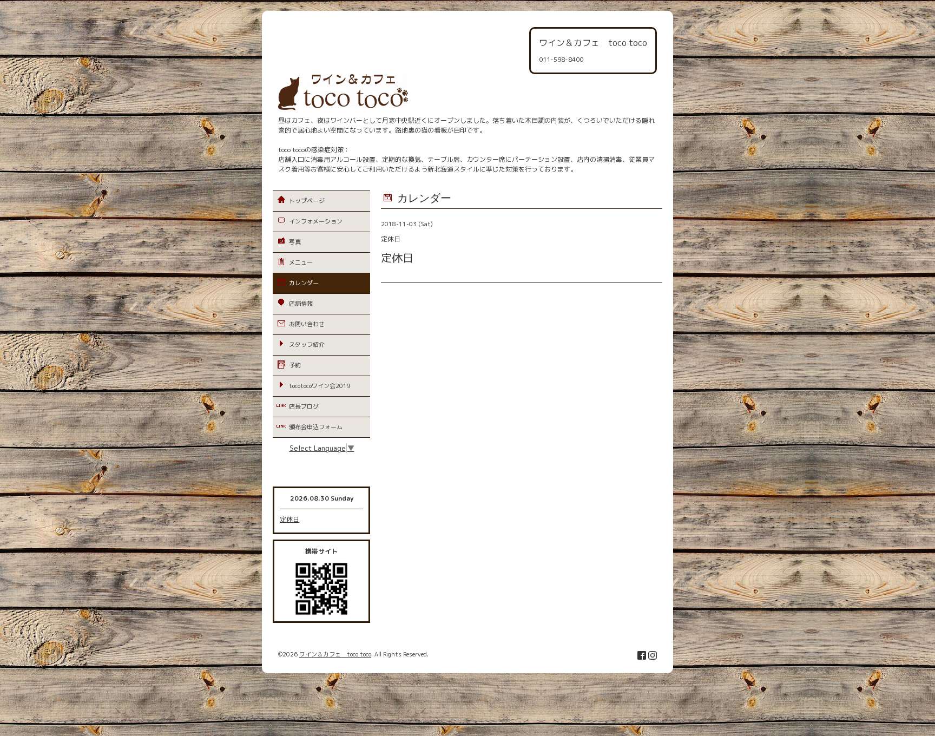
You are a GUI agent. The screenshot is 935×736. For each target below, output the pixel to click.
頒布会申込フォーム (316, 427)
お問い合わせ (307, 324)
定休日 (289, 519)
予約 (295, 365)
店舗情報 (301, 303)
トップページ (307, 200)
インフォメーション (316, 221)
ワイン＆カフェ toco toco (335, 654)
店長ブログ (304, 406)
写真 (295, 242)
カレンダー (304, 283)
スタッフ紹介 (307, 344)
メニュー (301, 262)
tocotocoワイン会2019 (320, 386)
